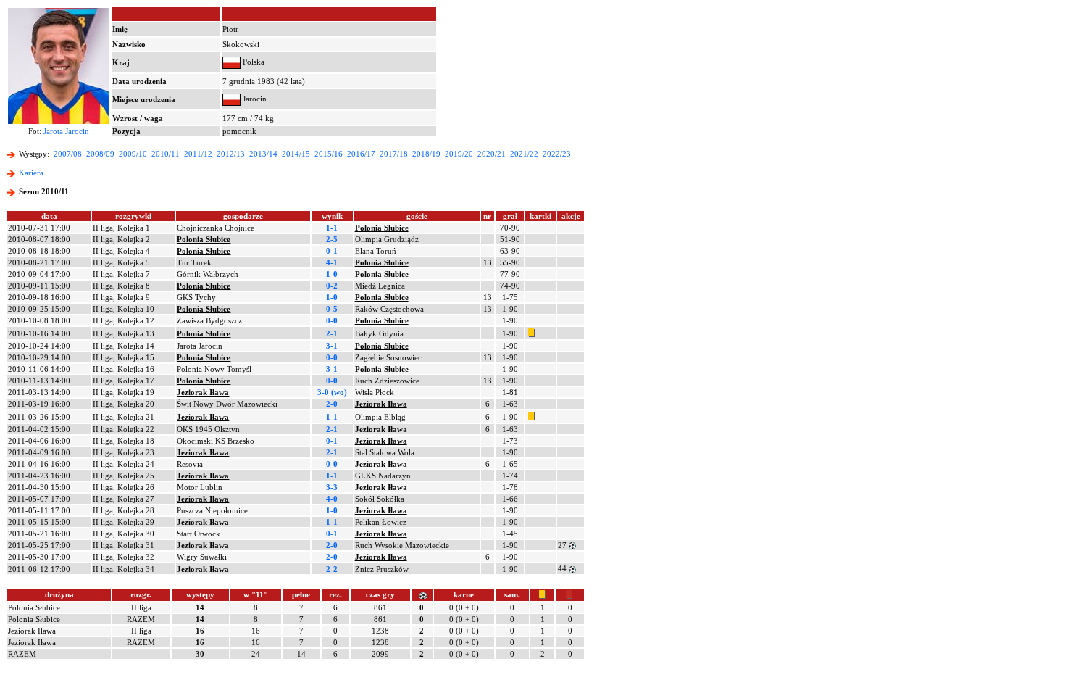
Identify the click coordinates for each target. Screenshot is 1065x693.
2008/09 (100, 153)
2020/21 (491, 153)
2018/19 (426, 153)
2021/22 (524, 153)
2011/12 (198, 153)
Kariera (31, 172)
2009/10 (133, 153)
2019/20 (459, 153)
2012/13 (231, 153)
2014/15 (296, 153)
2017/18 (394, 153)
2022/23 (557, 153)
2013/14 (263, 153)
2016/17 (361, 153)
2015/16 (328, 153)
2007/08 (68, 153)
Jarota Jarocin (66, 131)
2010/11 (165, 153)
